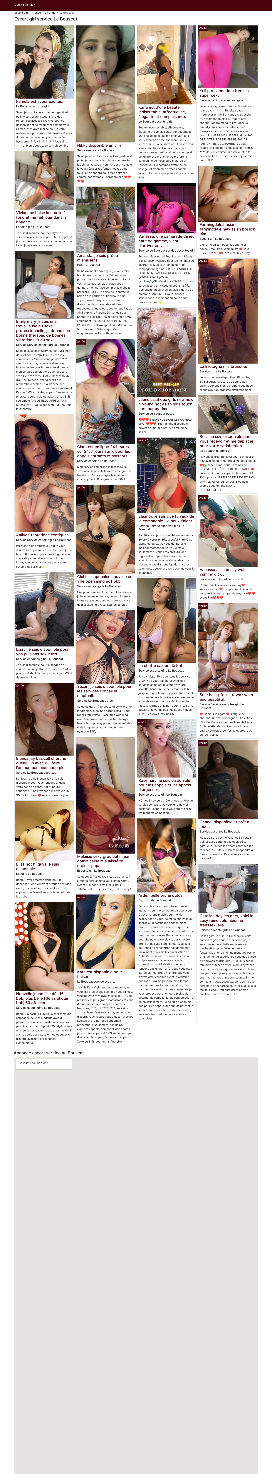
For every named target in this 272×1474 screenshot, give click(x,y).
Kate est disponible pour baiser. (99, 974)
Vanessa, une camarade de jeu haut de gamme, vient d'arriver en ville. (166, 241)
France (36, 12)
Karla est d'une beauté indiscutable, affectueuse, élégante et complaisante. (162, 112)
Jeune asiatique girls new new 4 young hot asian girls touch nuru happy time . (165, 404)
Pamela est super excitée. (39, 101)
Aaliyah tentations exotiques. (43, 535)
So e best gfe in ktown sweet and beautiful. (226, 697)
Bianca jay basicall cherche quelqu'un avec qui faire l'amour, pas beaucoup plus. (42, 763)
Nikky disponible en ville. (100, 145)
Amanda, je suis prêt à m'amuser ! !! (97, 257)
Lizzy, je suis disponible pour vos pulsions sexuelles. (42, 651)
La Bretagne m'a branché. (223, 366)
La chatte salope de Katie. (162, 665)
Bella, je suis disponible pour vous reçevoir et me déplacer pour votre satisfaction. (226, 441)
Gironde (50, 12)
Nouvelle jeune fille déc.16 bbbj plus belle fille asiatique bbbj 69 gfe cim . (42, 998)
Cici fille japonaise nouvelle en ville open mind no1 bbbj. (104, 579)
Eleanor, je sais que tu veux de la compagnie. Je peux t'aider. (166, 518)
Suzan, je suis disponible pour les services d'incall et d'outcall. (104, 691)
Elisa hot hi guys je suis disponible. (37, 866)
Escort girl (21, 12)
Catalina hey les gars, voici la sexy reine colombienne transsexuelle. (226, 920)
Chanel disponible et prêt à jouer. (224, 824)
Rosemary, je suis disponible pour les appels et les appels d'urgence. (164, 785)
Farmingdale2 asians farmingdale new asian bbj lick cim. (227, 229)
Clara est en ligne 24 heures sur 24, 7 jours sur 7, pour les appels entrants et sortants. (103, 451)
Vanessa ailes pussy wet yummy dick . (222, 572)
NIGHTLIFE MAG (25, 5)
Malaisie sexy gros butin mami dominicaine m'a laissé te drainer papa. (104, 861)
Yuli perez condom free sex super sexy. (225, 93)
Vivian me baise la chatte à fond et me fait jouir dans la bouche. (41, 217)
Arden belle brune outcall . (162, 895)
